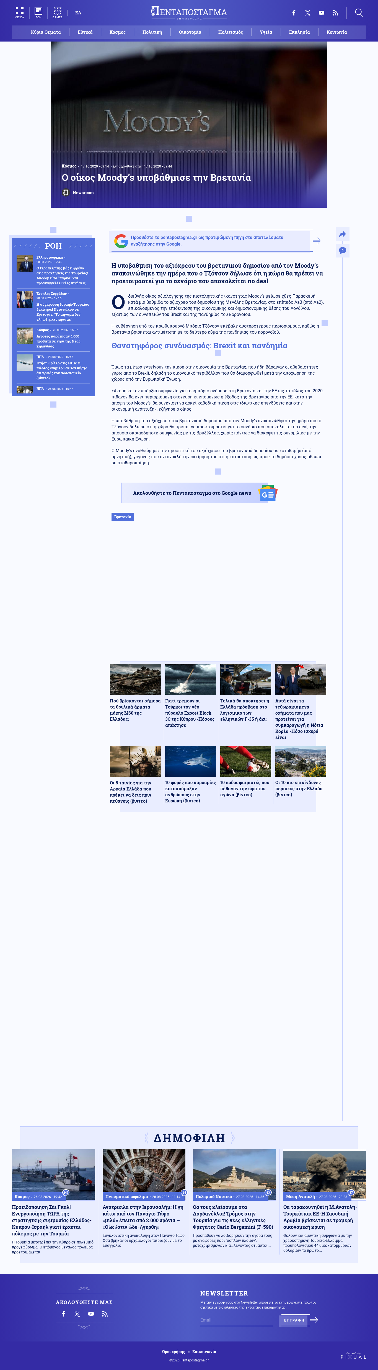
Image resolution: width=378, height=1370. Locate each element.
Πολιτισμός (230, 32)
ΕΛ (78, 13)
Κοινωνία (337, 32)
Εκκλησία (299, 32)
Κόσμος (118, 32)
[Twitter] (307, 13)
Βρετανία (122, 516)
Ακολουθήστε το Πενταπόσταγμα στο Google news (192, 493)
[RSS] (335, 13)
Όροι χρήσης (173, 1351)
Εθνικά (85, 32)
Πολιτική (152, 32)
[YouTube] (321, 13)
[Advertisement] (218, 597)
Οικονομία (190, 32)
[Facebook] (294, 13)
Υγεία (266, 32)
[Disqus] (218, 897)
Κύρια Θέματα (46, 32)
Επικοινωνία (204, 1351)
